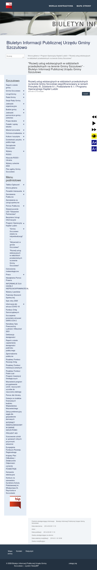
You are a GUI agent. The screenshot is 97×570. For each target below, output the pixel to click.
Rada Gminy (11, 97)
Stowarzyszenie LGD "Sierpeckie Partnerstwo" (12, 211)
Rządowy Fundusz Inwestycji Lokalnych (14, 366)
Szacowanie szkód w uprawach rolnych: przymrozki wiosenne (14, 440)
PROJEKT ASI (12, 433)
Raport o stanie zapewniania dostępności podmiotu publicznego (12, 345)
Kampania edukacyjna (10, 473)
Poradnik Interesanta (14, 191)
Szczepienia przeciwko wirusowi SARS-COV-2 (13, 318)
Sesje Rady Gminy (13, 100)
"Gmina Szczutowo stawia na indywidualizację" (16, 233)
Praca (8, 274)
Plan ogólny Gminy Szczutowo (13, 170)
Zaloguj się (73, 563)
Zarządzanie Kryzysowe (10, 146)
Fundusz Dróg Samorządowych (12, 310)
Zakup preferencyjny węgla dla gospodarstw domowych (14, 415)
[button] (94, 117)
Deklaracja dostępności (10, 335)
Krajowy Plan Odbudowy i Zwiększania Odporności (11, 459)
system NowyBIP (32, 565)
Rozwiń (86, 94)
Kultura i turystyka (13, 136)
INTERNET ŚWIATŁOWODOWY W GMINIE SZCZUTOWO (14, 426)
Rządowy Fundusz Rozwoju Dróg (13, 360)
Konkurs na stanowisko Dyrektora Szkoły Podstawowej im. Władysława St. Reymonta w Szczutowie (13, 485)
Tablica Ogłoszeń (13, 184)
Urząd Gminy (11, 94)
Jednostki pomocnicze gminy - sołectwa (14, 115)
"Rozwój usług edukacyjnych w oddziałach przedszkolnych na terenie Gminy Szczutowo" (16, 258)
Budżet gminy (11, 109)
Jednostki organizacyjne (11, 104)
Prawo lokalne (11, 121)
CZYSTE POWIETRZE (11, 467)
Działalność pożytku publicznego (14, 140)
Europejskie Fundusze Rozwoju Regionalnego (13, 450)
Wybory (9, 151)
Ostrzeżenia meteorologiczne (12, 270)
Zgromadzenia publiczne (11, 354)
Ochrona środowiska (14, 133)
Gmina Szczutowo (13, 90)
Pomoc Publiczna (13, 205)
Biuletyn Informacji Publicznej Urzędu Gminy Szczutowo (48, 44)
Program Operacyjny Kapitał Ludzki (54, 56)
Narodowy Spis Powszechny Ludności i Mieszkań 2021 (14, 328)
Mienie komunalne (13, 130)
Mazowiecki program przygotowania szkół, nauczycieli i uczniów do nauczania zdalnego (14, 386)
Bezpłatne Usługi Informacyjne (12, 218)
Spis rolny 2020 (12, 300)
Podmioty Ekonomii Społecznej (13, 296)
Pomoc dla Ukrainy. (13, 395)
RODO (8, 154)
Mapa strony (84, 6)
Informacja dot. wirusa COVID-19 (13, 305)
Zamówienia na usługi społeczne (12, 201)
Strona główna (33, 56)
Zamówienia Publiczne (10, 195)
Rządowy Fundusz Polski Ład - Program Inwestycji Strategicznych (13, 375)
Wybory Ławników (13, 291)
